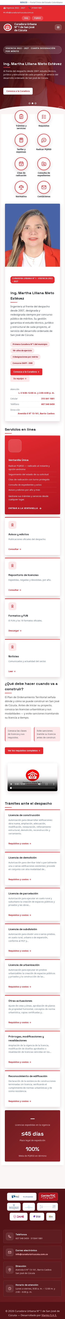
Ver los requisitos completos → (24, 750)
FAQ (26, 18)
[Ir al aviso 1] (29, 103)
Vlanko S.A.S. (49, 1315)
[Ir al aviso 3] (35, 103)
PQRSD (37, 18)
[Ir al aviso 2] (32, 103)
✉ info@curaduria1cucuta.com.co (18, 12)
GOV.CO (23, 2)
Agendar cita (36, 89)
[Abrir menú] (58, 27)
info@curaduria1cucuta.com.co (32, 1254)
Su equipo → (19, 378)
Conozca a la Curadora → (26, 371)
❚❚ (60, 108)
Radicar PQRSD (14, 89)
